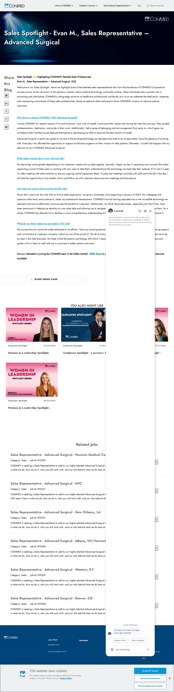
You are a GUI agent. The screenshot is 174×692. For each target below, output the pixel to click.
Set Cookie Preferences (150, 678)
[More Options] (112, 649)
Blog (139, 5)
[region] (130, 430)
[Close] (170, 678)
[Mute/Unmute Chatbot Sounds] (145, 211)
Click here (96, 254)
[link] (32, 333)
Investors (83, 640)
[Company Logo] (11, 5)
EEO (143, 658)
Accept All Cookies (150, 671)
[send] (148, 649)
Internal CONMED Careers (57, 652)
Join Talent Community (155, 5)
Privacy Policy (66, 678)
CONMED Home (53, 645)
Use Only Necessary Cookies (150, 686)
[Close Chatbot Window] (150, 211)
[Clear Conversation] (140, 211)
